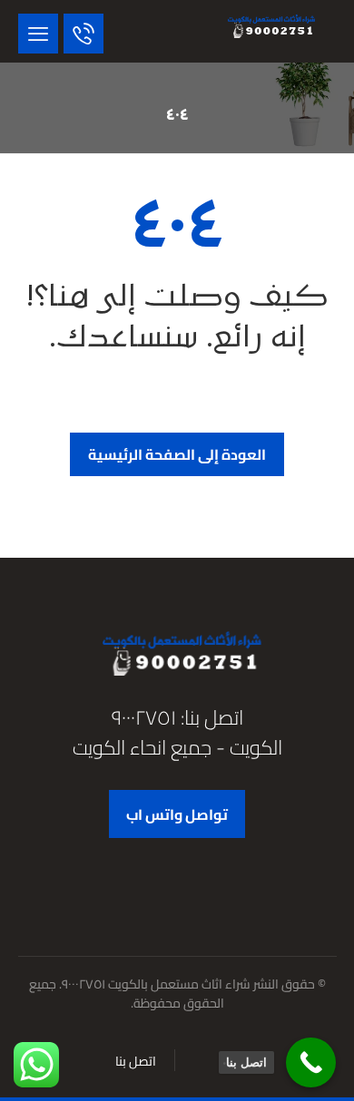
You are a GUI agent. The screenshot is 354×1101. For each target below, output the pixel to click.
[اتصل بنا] (311, 1062)
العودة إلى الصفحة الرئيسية (177, 454)
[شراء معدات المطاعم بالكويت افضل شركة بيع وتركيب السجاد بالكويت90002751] (269, 26)
